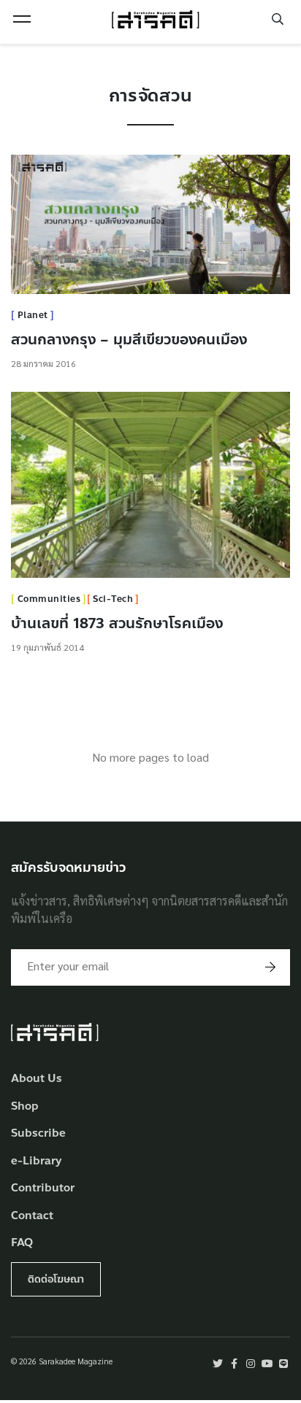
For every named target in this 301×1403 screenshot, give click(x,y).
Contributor (43, 1188)
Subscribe (38, 1133)
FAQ (22, 1242)
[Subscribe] (270, 967)
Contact (32, 1215)
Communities (49, 599)
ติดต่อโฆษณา (56, 1279)
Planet (33, 315)
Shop (25, 1106)
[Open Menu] (22, 19)
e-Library (36, 1161)
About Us (36, 1078)
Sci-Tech (113, 599)
